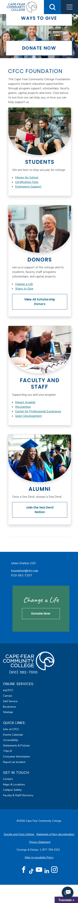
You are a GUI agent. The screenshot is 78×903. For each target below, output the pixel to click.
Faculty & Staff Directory (18, 795)
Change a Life (24, 284)
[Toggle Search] (52, 7)
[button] (69, 7)
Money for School (26, 177)
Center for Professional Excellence (38, 411)
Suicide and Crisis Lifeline (19, 834)
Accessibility (10, 740)
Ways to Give (24, 289)
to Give (39, 18)
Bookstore (9, 707)
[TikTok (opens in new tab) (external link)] (31, 871)
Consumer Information (16, 756)
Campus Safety (12, 790)
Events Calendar (13, 735)
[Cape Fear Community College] (28, 661)
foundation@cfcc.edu (24, 571)
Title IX (7, 751)
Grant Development (28, 416)
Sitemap (8, 712)
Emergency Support (28, 187)
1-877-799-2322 (50, 850)
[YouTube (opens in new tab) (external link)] (39, 869)
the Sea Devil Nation (39, 509)
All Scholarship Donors (39, 301)
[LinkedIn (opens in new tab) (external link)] (46, 871)
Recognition (23, 407)
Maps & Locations (14, 784)
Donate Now (40, 613)
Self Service (10, 701)
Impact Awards (25, 402)
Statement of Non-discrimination (55, 834)
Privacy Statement (39, 842)
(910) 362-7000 (23, 672)
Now (39, 48)
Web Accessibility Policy (39, 857)
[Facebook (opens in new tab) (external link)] (23, 869)
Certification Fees (26, 182)
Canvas (7, 696)
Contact (8, 779)
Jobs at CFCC (11, 729)
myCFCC (8, 690)
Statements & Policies (16, 745)
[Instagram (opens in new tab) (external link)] (54, 869)
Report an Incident (14, 762)
